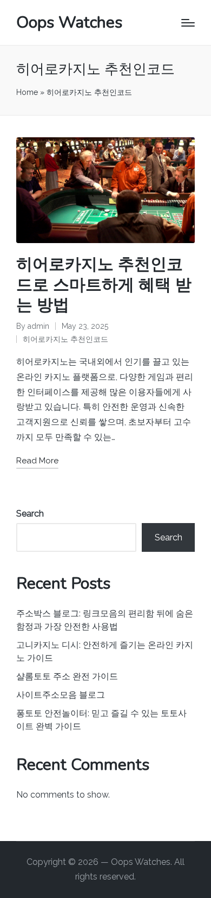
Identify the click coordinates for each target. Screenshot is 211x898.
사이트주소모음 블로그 (60, 695)
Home (27, 92)
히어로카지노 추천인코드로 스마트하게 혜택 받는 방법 (104, 284)
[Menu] (188, 23)
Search (30, 513)
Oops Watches (69, 22)
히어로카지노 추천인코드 (65, 339)
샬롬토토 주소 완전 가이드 (67, 676)
